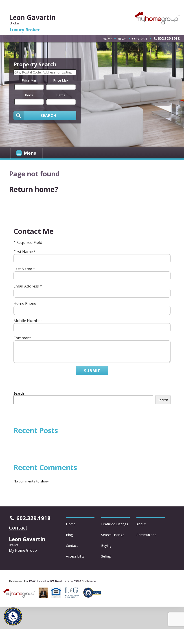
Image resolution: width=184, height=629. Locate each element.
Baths (60, 95)
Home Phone (24, 303)
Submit (92, 370)
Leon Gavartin (32, 17)
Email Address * (27, 286)
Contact (140, 38)
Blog (122, 38)
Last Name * (24, 268)
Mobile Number (27, 320)
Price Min (29, 80)
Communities (146, 534)
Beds (29, 95)
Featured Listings (114, 524)
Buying (106, 545)
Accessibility (75, 556)
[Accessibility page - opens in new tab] (94, 599)
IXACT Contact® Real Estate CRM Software (62, 581)
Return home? (33, 189)
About (141, 524)
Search (18, 393)
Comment (22, 337)
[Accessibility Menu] (13, 616)
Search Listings (112, 534)
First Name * (24, 251)
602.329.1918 (169, 38)
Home (107, 38)
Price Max (60, 80)
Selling (106, 556)
